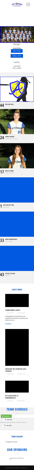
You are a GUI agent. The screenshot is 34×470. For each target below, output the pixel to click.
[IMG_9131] (17, 121)
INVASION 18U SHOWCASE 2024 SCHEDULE (15, 370)
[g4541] (17, 89)
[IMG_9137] (17, 190)
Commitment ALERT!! (12, 310)
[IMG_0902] (17, 258)
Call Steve (16, 51)
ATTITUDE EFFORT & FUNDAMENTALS (11, 397)
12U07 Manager (21, 313)
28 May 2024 (10, 374)
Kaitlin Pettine (8, 205)
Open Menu (28, 4)
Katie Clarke (9, 171)
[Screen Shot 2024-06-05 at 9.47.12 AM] (17, 224)
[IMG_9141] (17, 155)
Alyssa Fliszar (10, 273)
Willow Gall (9, 104)
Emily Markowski (11, 239)
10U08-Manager (21, 374)
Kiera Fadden (9, 137)
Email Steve (17, 56)
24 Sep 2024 (10, 313)
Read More (8, 324)
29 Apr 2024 (10, 400)
